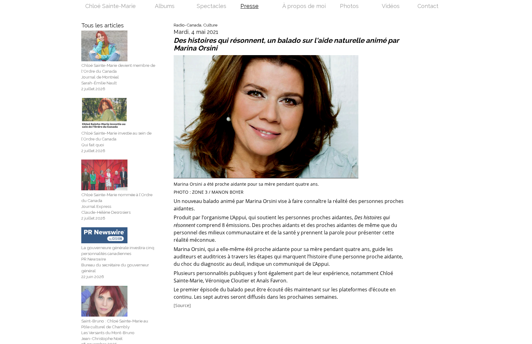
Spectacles (211, 6)
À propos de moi (304, 6)
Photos (349, 6)
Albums (165, 6)
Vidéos (391, 6)
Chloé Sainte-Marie (110, 6)
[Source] (182, 305)
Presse (249, 6)
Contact (427, 6)
